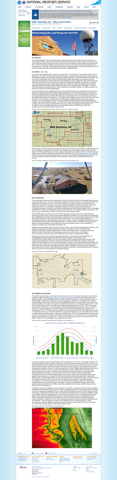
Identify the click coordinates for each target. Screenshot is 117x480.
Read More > (69, 17)
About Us (88, 470)
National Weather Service (37, 469)
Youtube (34, 158)
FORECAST (28, 7)
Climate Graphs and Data (64, 459)
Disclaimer (75, 466)
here (77, 109)
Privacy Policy (24, 41)
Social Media (89, 459)
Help (74, 469)
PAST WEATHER (39, 7)
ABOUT (94, 7)
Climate (61, 456)
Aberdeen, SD (41, 23)
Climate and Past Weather (80, 28)
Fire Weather (34, 459)
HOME (19, 7)
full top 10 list (36, 211)
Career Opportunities (90, 471)
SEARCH (86, 7)
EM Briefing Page (21, 460)
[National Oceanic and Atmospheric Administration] (18, 2)
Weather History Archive (64, 458)
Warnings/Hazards (23, 456)
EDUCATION (70, 7)
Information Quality (77, 467)
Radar (54, 28)
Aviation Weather (35, 458)
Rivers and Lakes (68, 28)
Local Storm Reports (22, 458)
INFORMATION (59, 7)
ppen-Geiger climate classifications (62, 297)
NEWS (78, 7)
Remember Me (24, 36)
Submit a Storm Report (23, 459)
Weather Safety (77, 456)
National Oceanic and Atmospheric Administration (42, 467)
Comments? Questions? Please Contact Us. (41, 476)
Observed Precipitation (50, 459)
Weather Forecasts (38, 456)
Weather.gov (34, 23)
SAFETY (49, 7)
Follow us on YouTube (52, 453)
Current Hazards (36, 28)
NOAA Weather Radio (77, 458)
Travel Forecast (35, 462)
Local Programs (92, 28)
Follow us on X (23, 453)
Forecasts (59, 28)
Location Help (21, 15)
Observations (48, 458)
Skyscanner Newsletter (91, 458)
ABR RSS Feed (94, 453)
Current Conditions (46, 28)
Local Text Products (36, 460)
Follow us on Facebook (38, 453)
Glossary (75, 470)
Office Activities (91, 456)
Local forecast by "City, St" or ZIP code (23, 11)
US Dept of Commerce (36, 466)
